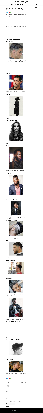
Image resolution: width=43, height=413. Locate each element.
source (9, 116)
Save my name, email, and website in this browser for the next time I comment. (14, 401)
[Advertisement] (16, 22)
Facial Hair (21, 4)
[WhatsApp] (10, 12)
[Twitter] (7, 12)
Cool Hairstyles (8, 4)
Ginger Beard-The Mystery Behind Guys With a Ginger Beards (10, 382)
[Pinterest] (9, 12)
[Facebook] (6, 12)
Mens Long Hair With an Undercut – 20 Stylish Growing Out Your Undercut (21, 382)
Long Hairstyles (13, 4)
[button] (36, 4)
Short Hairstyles (17, 4)
